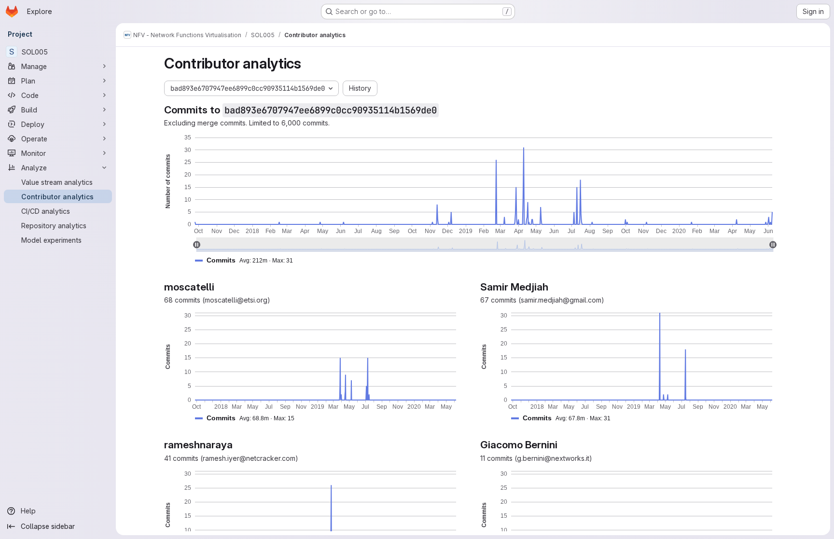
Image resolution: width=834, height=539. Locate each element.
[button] (248, 260)
